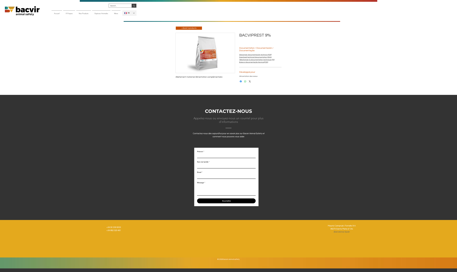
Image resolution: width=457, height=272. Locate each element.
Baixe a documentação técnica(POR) (253, 62)
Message (201, 183)
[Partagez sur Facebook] (240, 81)
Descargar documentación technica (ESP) (255, 55)
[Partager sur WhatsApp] (245, 81)
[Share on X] (249, 81)
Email (199, 172)
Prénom (200, 151)
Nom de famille (203, 162)
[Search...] (134, 5)
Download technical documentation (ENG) (255, 57)
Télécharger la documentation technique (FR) (257, 60)
